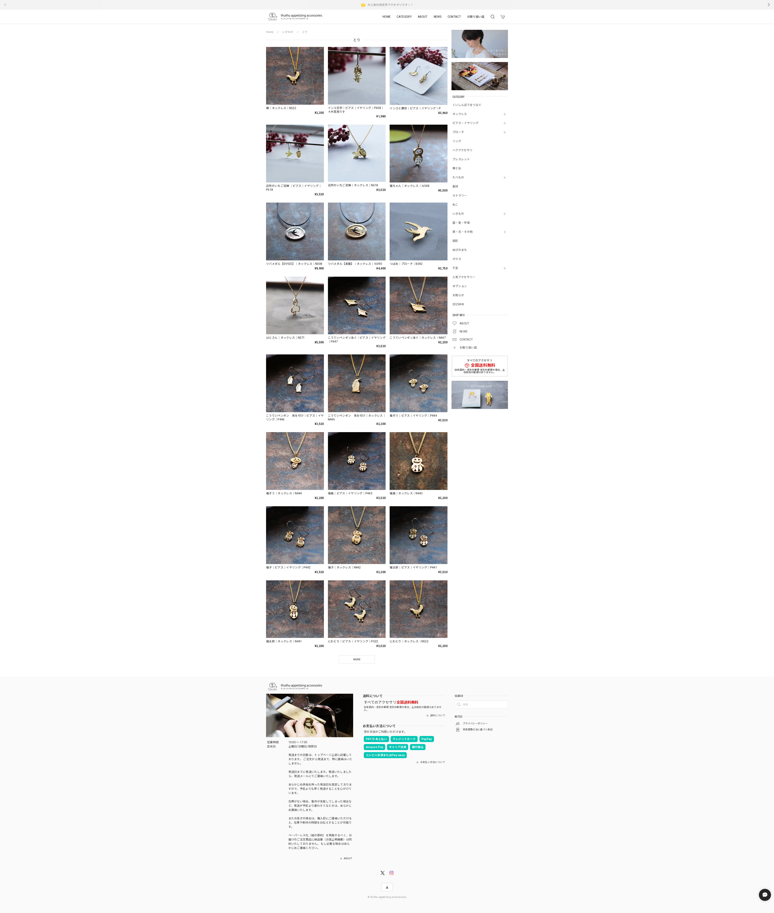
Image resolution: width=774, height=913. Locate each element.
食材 (455, 186)
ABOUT (423, 16)
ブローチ (458, 132)
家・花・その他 (463, 231)
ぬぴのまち (460, 250)
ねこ (455, 204)
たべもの (458, 177)
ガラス (457, 259)
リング (457, 141)
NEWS (438, 16)
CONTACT (454, 16)
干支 (455, 268)
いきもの (458, 213)
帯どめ (457, 168)
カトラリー (460, 195)
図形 (455, 240)
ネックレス (460, 114)
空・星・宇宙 (461, 222)
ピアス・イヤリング (466, 123)
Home (269, 31)
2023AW (458, 304)
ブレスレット (461, 159)
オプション (460, 286)
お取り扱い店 (475, 16)
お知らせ (458, 295)
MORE (356, 659)
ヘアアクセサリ (462, 150)
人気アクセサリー (464, 277)
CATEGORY (404, 16)
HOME (387, 16)
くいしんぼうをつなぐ (467, 105)
